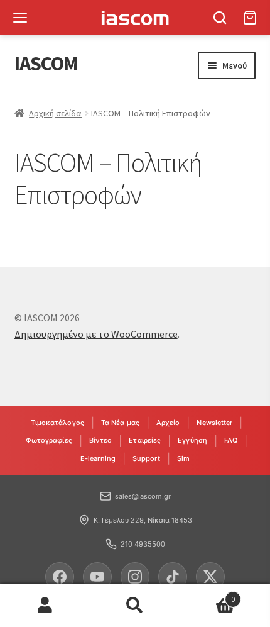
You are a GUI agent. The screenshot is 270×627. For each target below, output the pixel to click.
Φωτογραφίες (49, 440)
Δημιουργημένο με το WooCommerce (96, 334)
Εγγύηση (192, 440)
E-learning (98, 458)
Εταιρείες (145, 440)
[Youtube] (97, 576)
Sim (183, 458)
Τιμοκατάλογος (57, 422)
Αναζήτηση (135, 605)
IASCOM (46, 63)
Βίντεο (100, 440)
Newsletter (214, 422)
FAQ (230, 440)
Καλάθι (207, 594)
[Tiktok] (172, 576)
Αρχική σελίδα (55, 113)
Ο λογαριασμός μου (45, 605)
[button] (220, 18)
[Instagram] (135, 576)
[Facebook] (59, 576)
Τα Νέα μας (120, 422)
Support (146, 458)
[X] (210, 576)
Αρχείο (168, 422)
